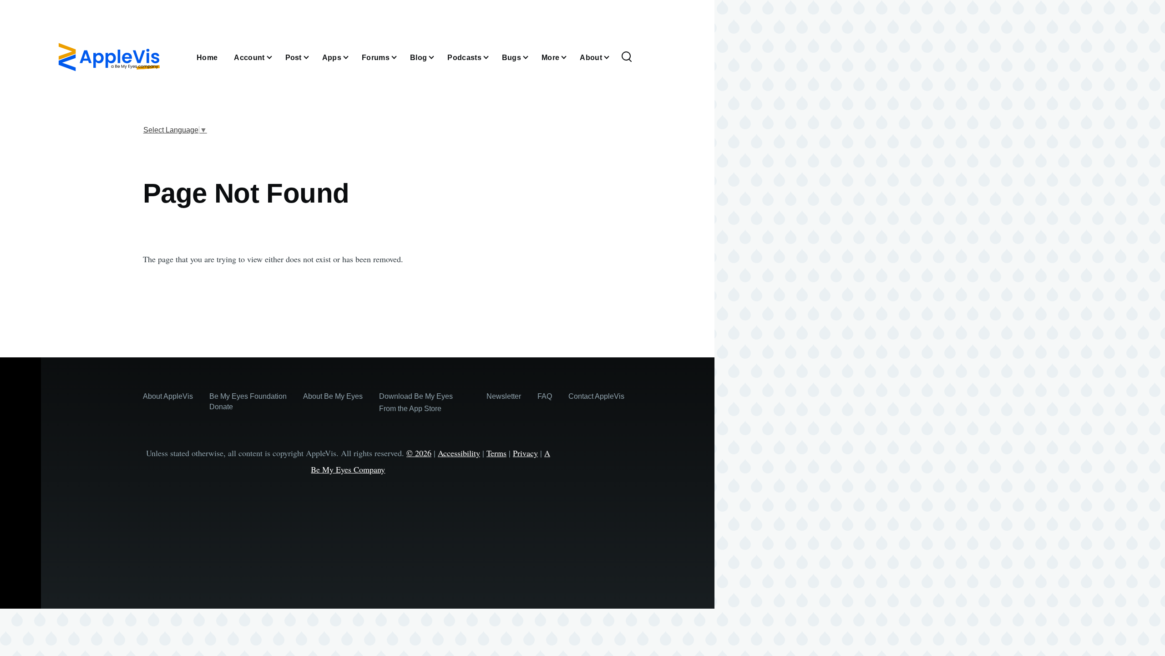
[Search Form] (626, 57)
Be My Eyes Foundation (248, 396)
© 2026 (418, 453)
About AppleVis (168, 396)
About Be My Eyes (333, 396)
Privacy (525, 453)
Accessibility (459, 453)
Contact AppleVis (596, 396)
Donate (221, 407)
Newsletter (503, 396)
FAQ (544, 396)
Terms (496, 453)
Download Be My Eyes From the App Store (416, 402)
